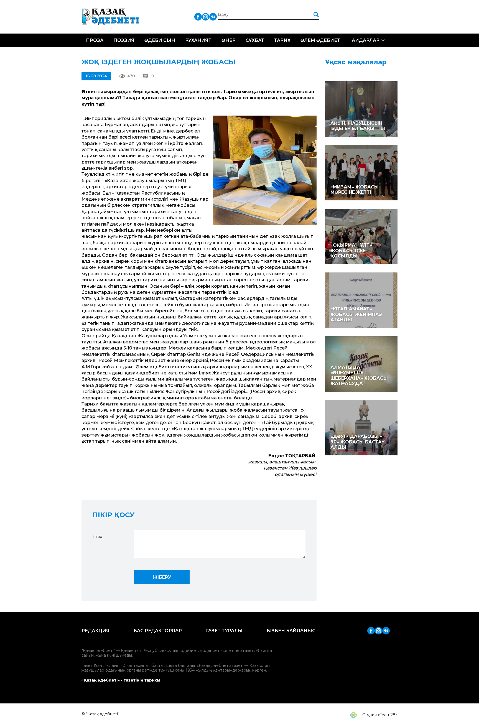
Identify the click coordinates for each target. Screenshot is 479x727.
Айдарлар (365, 40)
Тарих (282, 40)
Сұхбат (255, 40)
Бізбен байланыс (291, 630)
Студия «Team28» (379, 714)
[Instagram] (205, 16)
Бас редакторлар (158, 630)
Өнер (228, 40)
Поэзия (123, 40)
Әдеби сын (159, 40)
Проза (94, 40)
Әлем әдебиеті (321, 40)
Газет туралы (224, 630)
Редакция (95, 630)
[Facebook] (198, 16)
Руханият (198, 40)
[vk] (213, 16)
